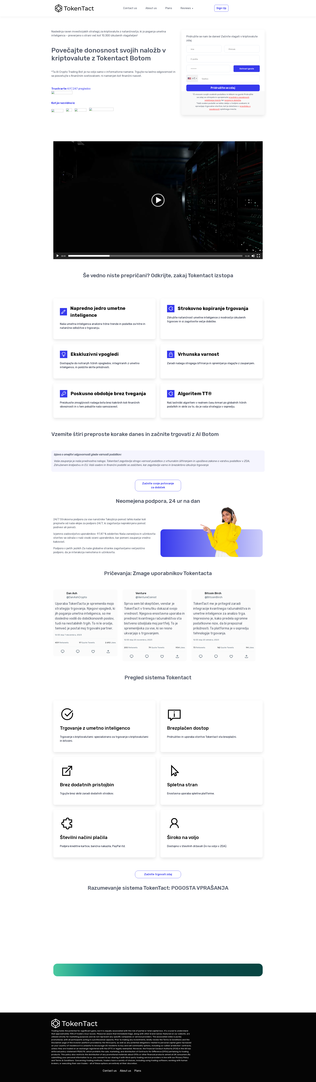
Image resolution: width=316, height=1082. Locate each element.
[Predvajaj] (57, 255)
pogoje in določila (232, 100)
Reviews (186, 8)
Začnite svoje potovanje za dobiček (158, 485)
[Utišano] (253, 255)
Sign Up (221, 8)
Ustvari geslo (246, 69)
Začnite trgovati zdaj (158, 874)
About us (151, 8)
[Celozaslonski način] (258, 255)
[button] (158, 200)
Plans (168, 8)
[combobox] (192, 78)
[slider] (155, 256)
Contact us (130, 8)
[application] (158, 200)
